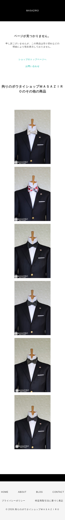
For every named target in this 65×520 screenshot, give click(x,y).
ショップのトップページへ (32, 59)
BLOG (39, 492)
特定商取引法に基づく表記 (49, 500)
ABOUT (22, 492)
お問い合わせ (32, 66)
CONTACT (58, 492)
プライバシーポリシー (13, 500)
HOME (4, 492)
